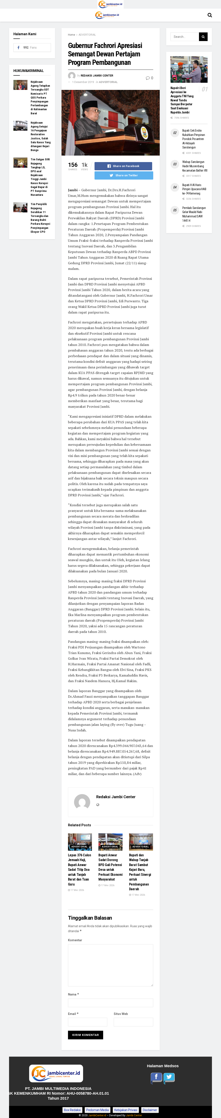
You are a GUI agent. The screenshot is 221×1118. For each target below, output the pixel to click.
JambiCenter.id (97, 1115)
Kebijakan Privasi (125, 1110)
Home (71, 34)
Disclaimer (150, 1110)
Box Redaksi (72, 1110)
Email (73, 1014)
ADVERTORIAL (87, 34)
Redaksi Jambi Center (97, 75)
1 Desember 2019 (83, 82)
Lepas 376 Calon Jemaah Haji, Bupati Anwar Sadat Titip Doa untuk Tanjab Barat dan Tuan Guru (79, 869)
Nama (73, 994)
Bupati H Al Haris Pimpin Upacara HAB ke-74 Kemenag (194, 189)
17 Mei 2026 (77, 890)
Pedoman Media (97, 1110)
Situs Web (121, 1014)
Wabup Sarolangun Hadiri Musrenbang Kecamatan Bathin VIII (194, 166)
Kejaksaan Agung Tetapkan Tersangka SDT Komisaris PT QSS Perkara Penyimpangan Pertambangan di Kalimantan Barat (40, 97)
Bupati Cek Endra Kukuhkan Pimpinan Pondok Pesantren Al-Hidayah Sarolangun (193, 139)
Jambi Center (134, 1115)
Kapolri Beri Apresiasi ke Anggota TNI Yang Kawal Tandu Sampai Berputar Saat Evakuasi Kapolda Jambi (182, 100)
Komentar (75, 940)
